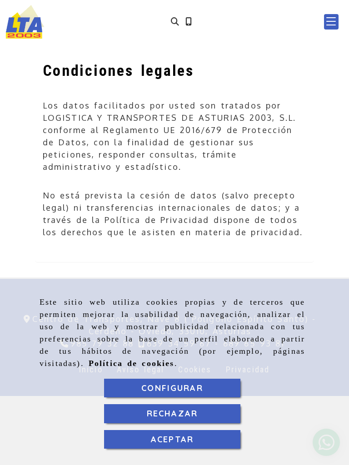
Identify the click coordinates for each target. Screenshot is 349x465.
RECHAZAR (172, 413)
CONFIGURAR (172, 388)
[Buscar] (175, 21)
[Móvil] (188, 21)
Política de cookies (131, 363)
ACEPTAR (172, 439)
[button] (331, 22)
